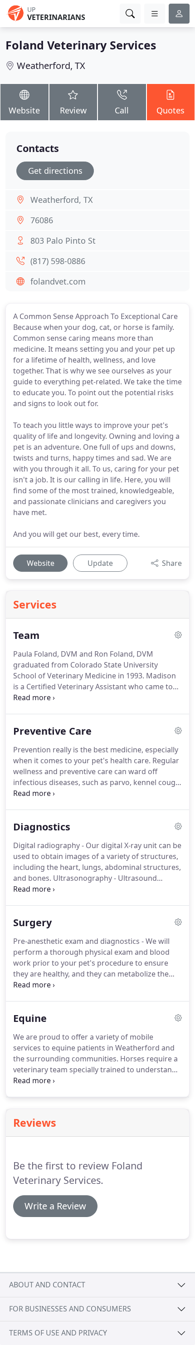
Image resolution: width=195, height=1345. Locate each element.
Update (100, 563)
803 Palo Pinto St (63, 240)
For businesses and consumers (70, 1309)
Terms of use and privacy (58, 1333)
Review (73, 110)
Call (122, 110)
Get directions (55, 170)
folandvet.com (58, 281)
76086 (41, 220)
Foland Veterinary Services (80, 45)
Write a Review (55, 1206)
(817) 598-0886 (57, 260)
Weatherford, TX (51, 65)
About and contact (47, 1285)
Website (24, 110)
